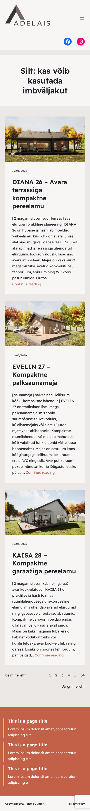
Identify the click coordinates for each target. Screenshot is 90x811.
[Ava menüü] (82, 18)
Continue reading (26, 284)
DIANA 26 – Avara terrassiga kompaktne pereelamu (39, 194)
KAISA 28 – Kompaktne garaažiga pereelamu (44, 563)
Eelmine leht (15, 675)
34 (83, 675)
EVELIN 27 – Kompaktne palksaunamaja (34, 374)
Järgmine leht (73, 686)
